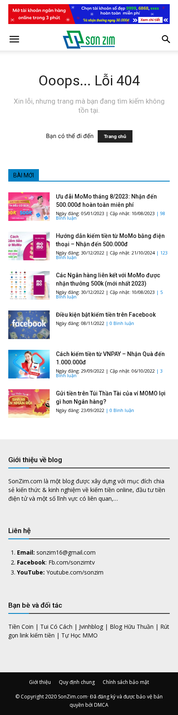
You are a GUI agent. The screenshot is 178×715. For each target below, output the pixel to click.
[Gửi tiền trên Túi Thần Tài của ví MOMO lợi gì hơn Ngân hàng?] (29, 403)
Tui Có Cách (56, 626)
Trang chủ (115, 136)
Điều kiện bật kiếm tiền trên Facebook (106, 314)
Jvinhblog (91, 626)
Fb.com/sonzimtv (71, 562)
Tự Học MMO (79, 635)
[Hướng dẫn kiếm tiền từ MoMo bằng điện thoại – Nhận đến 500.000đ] (29, 246)
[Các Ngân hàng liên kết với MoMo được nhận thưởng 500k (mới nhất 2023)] (29, 285)
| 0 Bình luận (120, 323)
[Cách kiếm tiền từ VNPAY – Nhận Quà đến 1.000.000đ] (29, 364)
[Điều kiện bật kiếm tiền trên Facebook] (29, 324)
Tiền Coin (21, 626)
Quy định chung (77, 682)
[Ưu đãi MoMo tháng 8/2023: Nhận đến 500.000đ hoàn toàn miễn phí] (29, 206)
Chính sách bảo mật (126, 682)
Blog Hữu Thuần (132, 626)
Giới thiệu (40, 682)
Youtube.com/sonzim (74, 572)
